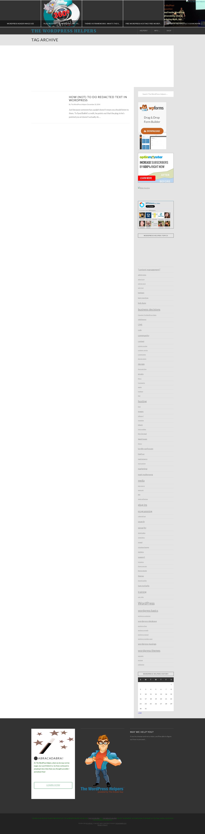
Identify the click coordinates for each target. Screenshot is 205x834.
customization (142, 354)
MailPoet (141, 454)
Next (200, 13)
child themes (142, 319)
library (140, 443)
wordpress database (147, 621)
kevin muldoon (142, 429)
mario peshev (142, 463)
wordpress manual (143, 634)
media (141, 480)
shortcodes (141, 533)
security (142, 527)
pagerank (141, 490)
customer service (143, 350)
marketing (142, 468)
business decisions (149, 309)
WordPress (146, 603)
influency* (141, 416)
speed (140, 542)
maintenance (142, 459)
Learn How (53, 785)
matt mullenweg (145, 474)
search (141, 521)
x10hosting (141, 664)
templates (141, 562)
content (141, 341)
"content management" (149, 269)
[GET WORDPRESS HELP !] (48, 106)
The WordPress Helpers (63, 31)
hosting (142, 401)
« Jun (140, 713)
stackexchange (143, 547)
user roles (141, 597)
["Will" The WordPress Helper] (102, 764)
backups (141, 293)
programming (145, 511)
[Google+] (105, 829)
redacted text (142, 516)
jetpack (140, 425)
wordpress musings (147, 644)
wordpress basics (148, 610)
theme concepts (142, 566)
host (139, 396)
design (141, 364)
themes (141, 576)
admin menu (142, 275)
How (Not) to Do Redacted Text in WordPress (98, 98)
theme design (142, 571)
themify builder (142, 580)
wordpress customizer (144, 616)
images (141, 411)
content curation (142, 346)
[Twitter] (100, 829)
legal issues (142, 439)
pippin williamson (143, 499)
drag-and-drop (142, 369)
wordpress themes (149, 650)
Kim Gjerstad (142, 434)
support (141, 557)
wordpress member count (145, 639)
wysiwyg (140, 660)
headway (140, 391)
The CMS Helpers (94, 818)
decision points (142, 359)
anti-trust (141, 288)
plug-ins (142, 504)
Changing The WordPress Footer (147, 315)
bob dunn (142, 303)
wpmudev (140, 656)
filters (139, 378)
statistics (141, 552)
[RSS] (109, 829)
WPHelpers (153, 203)
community (143, 335)
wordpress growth (143, 630)
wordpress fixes (142, 626)
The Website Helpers (110, 818)
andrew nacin (142, 283)
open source (141, 486)
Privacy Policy (103, 825)
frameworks (141, 383)
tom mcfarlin (143, 586)
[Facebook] (96, 829)
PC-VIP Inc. (89, 823)
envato (141, 374)
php (139, 495)
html (139, 406)
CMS (140, 325)
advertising (141, 279)
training (142, 591)
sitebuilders (141, 537)
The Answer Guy (120, 823)
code (140, 330)
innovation (141, 420)
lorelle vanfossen (145, 449)
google (140, 387)
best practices (143, 298)
